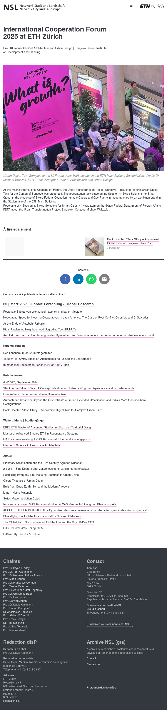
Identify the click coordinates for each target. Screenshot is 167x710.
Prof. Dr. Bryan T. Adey (16, 568)
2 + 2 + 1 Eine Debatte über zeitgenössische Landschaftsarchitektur (46, 468)
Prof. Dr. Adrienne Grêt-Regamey (22, 590)
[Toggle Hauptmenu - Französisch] (131, 5)
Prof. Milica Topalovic (15, 626)
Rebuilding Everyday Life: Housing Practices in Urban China (41, 474)
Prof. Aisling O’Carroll (16, 615)
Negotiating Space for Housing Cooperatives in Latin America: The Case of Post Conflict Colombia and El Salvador (75, 317)
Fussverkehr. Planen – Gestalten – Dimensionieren (35, 394)
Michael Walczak (97, 209)
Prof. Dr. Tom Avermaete (17, 571)
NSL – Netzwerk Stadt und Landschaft (35, 8)
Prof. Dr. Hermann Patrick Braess (22, 575)
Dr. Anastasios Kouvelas (17, 612)
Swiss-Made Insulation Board (21, 498)
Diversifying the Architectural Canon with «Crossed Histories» (42, 516)
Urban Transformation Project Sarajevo (48, 209)
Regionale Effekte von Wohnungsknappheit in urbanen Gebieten (43, 311)
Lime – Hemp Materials (17, 492)
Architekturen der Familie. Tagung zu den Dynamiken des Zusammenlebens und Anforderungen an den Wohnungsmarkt (78, 335)
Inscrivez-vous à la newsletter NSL (110, 624)
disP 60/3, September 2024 (20, 382)
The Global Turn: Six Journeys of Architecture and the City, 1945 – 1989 (48, 522)
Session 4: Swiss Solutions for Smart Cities (50, 205)
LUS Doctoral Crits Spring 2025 (23, 528)
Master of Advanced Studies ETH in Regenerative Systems (40, 433)
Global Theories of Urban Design (23, 480)
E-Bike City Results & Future (21, 534)
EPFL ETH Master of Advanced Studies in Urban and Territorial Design (47, 427)
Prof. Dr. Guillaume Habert (18, 593)
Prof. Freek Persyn (14, 619)
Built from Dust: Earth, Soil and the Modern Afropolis (36, 486)
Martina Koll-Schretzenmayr (35, 662)
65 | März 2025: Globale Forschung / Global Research (48, 303)
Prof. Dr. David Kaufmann (18, 604)
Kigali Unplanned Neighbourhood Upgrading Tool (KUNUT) (39, 329)
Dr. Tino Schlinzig (13, 622)
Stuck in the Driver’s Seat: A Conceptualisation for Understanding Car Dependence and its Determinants (68, 388)
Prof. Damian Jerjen (15, 600)
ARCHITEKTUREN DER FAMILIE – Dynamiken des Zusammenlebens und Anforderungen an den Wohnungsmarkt (75, 510)
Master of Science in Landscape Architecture (31, 445)
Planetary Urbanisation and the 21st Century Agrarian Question (42, 463)
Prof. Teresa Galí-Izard (16, 586)
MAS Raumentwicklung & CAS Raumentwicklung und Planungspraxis (47, 439)
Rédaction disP (12, 700)
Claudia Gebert (96, 608)
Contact (91, 658)
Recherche (93, 664)
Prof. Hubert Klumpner (16, 608)
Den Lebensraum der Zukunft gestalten (27, 352)
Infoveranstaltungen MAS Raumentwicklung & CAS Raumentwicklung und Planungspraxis (60, 504)
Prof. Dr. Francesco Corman (19, 582)
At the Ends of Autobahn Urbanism (25, 323)
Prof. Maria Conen (14, 579)
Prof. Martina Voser (14, 630)
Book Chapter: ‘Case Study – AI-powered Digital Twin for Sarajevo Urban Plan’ (133, 241)
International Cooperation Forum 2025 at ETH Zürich (36, 364)
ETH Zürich (148, 6)
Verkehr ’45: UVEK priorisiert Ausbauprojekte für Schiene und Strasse (47, 359)
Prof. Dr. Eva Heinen (15, 597)
